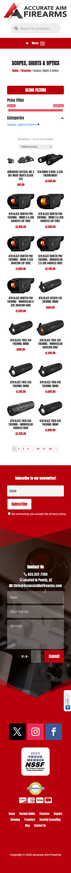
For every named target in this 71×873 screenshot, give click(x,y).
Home (15, 71)
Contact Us (40, 826)
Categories (15, 118)
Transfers (29, 820)
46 (38, 448)
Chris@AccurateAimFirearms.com (37, 585)
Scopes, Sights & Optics (21, 124)
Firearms (26, 71)
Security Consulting (50, 820)
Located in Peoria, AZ (37, 580)
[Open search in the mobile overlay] (35, 28)
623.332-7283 (38, 574)
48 (50, 448)
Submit (54, 656)
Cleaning (15, 820)
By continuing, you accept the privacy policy (39, 513)
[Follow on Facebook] (53, 731)
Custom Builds (27, 814)
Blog (27, 826)
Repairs (58, 814)
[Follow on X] (17, 731)
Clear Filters (35, 90)
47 (44, 448)
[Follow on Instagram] (35, 731)
